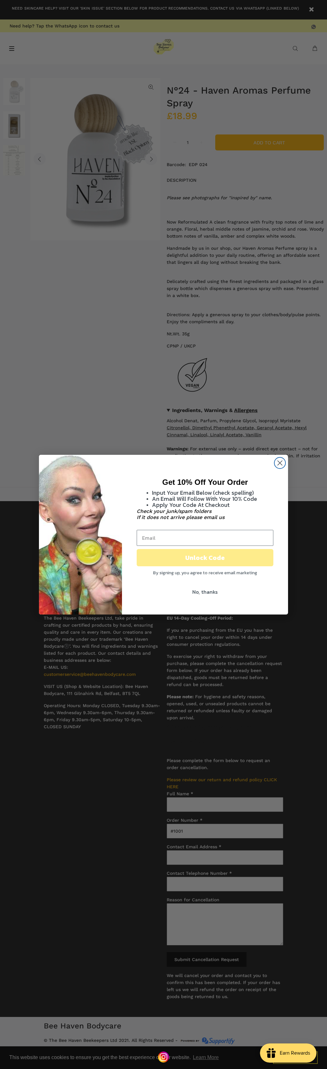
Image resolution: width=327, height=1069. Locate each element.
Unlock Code (205, 557)
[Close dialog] (279, 463)
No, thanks (205, 592)
